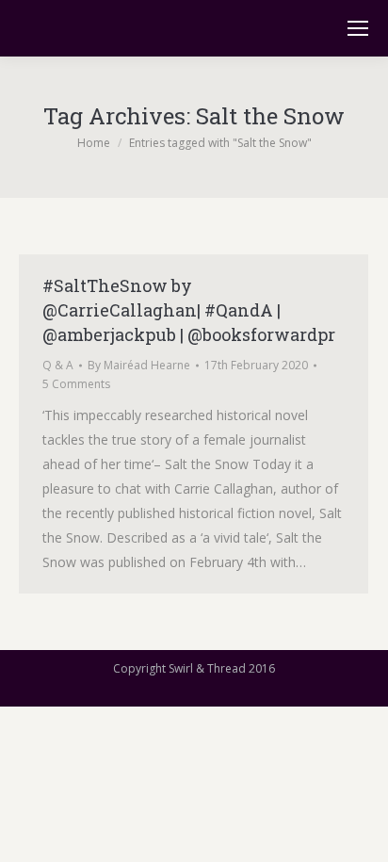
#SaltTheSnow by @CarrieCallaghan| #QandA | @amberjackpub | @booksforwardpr (188, 310)
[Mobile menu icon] (358, 28)
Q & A (57, 365)
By (139, 365)
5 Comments (76, 384)
